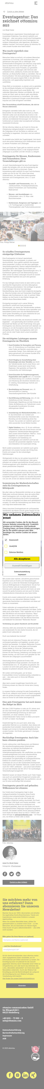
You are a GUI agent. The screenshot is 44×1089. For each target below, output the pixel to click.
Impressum (22, 575)
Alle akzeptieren (22, 559)
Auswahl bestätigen (22, 565)
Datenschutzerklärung (22, 572)
